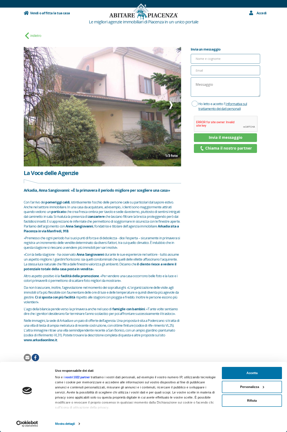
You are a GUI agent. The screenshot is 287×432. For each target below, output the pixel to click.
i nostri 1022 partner (77, 377)
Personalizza (249, 387)
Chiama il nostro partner (228, 148)
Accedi (261, 13)
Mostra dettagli (65, 423)
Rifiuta (252, 400)
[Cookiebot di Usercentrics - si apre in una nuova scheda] (27, 424)
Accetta (252, 373)
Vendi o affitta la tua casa (49, 13)
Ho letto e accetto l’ (222, 106)
